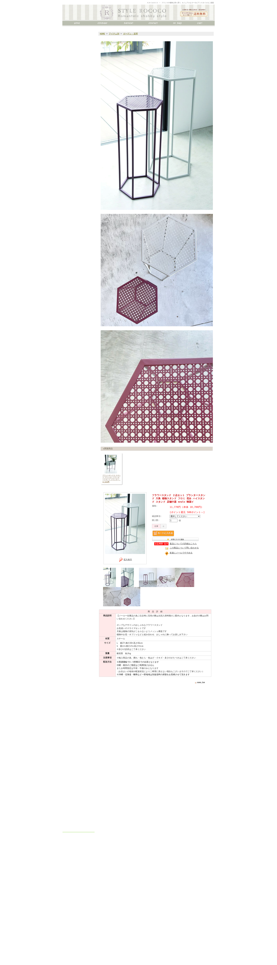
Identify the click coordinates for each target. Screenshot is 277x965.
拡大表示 (128, 559)
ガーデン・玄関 (130, 33)
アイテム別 (114, 33)
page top (201, 682)
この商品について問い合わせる (184, 548)
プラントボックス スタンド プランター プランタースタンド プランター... (111, 477)
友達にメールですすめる (181, 553)
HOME (102, 33)
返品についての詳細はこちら (183, 543)
